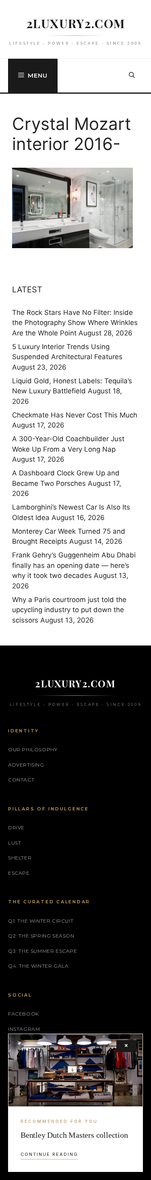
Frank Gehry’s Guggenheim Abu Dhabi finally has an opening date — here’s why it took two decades (74, 565)
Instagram (24, 1029)
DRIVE (16, 827)
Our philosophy (32, 749)
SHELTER (19, 858)
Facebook (23, 1014)
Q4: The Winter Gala (38, 966)
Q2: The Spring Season (41, 936)
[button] (132, 76)
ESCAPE (19, 873)
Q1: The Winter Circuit (40, 921)
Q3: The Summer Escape (42, 951)
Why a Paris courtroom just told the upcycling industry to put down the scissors (69, 610)
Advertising (26, 765)
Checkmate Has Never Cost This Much (74, 415)
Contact (21, 780)
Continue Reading (49, 1154)
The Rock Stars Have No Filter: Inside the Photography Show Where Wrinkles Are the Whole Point (75, 322)
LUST (14, 843)
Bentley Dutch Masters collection (74, 1135)
